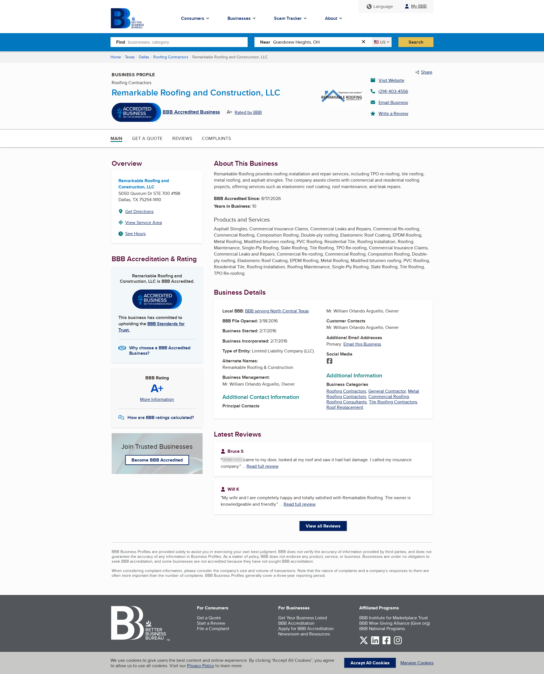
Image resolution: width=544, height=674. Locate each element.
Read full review (262, 466)
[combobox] (188, 42)
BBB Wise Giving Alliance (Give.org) (394, 623)
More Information (157, 399)
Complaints (216, 138)
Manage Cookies (417, 663)
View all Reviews (323, 526)
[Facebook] (329, 361)
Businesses (239, 18)
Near (265, 42)
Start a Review (211, 623)
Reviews (182, 138)
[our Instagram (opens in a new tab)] (397, 643)
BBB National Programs (382, 628)
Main (116, 138)
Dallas (144, 57)
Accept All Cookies (370, 663)
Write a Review (393, 113)
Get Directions (139, 211)
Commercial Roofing (388, 396)
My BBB (419, 6)
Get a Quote (147, 138)
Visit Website (391, 80)
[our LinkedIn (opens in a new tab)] (375, 643)
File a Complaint (213, 628)
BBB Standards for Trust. (151, 326)
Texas (130, 57)
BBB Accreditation (296, 623)
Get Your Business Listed (302, 618)
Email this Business (362, 344)
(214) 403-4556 (393, 91)
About (331, 18)
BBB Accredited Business (191, 112)
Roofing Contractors (170, 57)
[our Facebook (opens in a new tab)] (386, 643)
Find (120, 42)
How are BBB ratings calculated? (161, 417)
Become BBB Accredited (157, 460)
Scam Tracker (288, 18)
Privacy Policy (200, 665)
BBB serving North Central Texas (277, 311)
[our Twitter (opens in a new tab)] (363, 643)
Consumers (192, 18)
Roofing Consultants (346, 402)
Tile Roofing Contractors (393, 402)
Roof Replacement (344, 407)
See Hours (135, 233)
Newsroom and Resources (304, 634)
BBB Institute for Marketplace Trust (393, 618)
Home (115, 57)
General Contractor (387, 391)
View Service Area (143, 222)
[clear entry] (365, 42)
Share (426, 72)
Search (416, 42)
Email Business (393, 102)
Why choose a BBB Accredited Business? (159, 350)
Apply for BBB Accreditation (306, 628)
